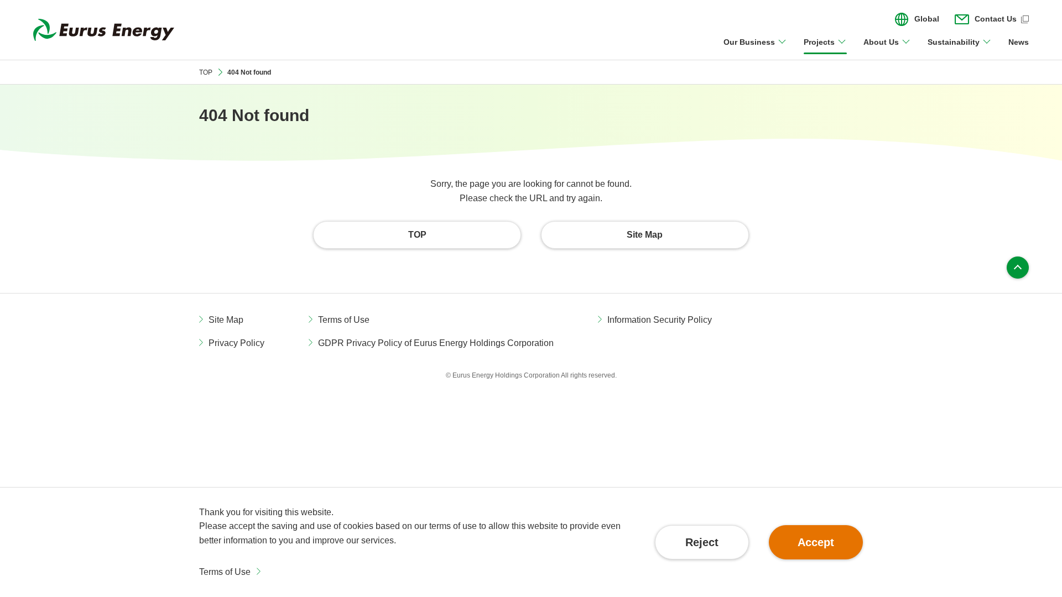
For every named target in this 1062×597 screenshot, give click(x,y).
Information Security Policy (659, 319)
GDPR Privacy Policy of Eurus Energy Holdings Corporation (436, 343)
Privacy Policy (236, 343)
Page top (1018, 267)
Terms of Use (225, 572)
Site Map (226, 319)
